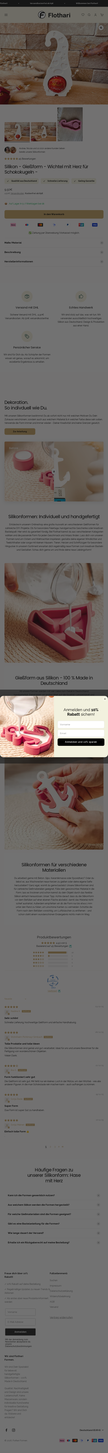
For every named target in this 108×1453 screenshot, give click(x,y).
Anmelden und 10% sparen (81, 742)
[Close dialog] (105, 699)
